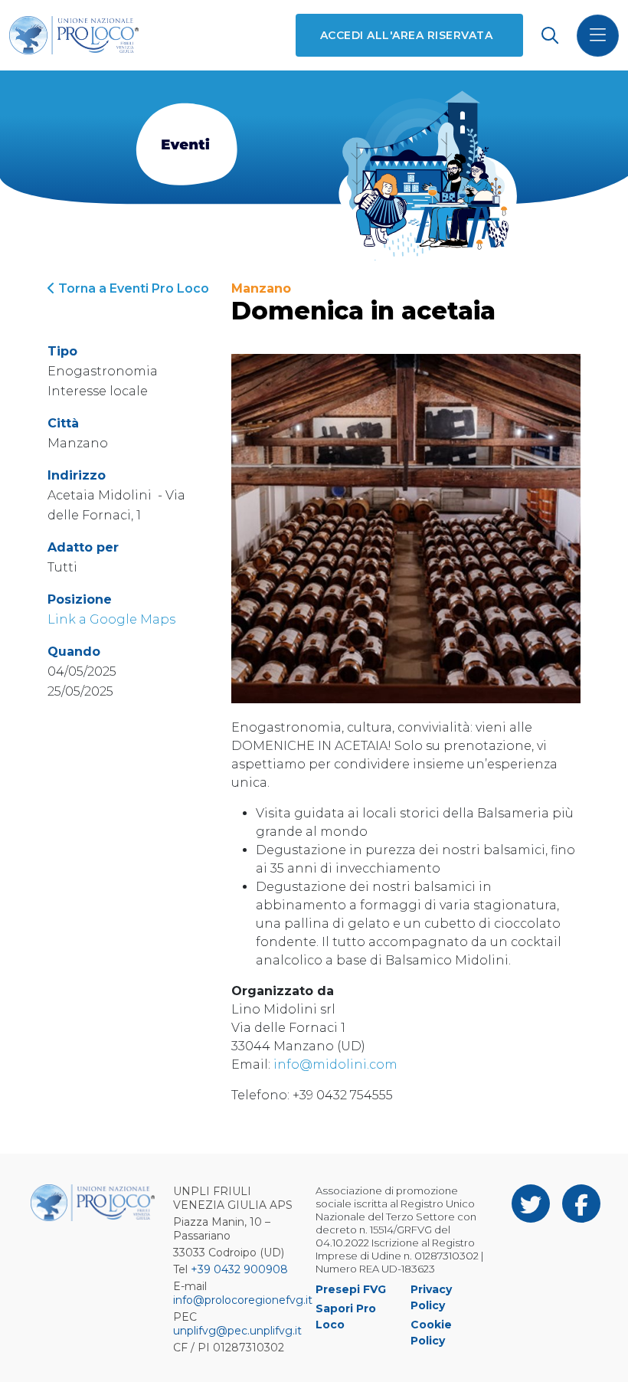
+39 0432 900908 (239, 1269)
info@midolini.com (335, 1064)
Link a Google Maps (111, 619)
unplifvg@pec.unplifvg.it (237, 1331)
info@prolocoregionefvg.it (242, 1300)
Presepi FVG (351, 1289)
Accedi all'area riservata (406, 35)
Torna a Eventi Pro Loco (132, 288)
